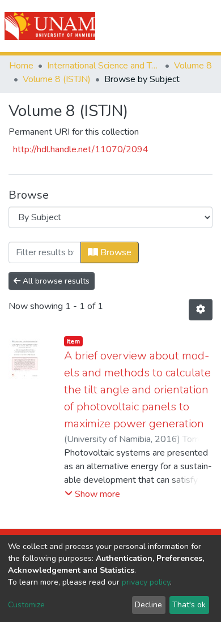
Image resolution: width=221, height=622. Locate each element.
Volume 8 (193, 65)
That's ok (189, 604)
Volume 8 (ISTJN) (57, 79)
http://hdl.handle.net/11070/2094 (80, 149)
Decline (148, 604)
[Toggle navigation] (205, 26)
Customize (26, 604)
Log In (171, 26)
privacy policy (146, 582)
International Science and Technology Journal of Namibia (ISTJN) (103, 65)
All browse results (55, 281)
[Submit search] (148, 26)
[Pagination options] (200, 309)
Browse (114, 252)
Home (21, 65)
